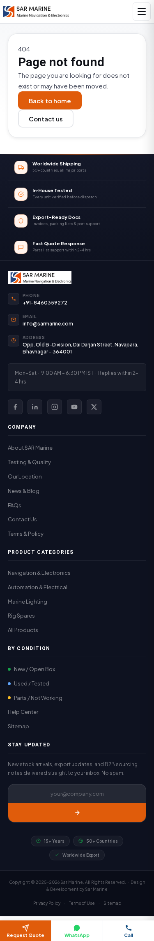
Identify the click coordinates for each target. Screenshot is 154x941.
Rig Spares (21, 615)
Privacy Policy (46, 903)
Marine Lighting (27, 601)
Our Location (25, 476)
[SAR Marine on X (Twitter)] (94, 407)
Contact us (46, 119)
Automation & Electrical (37, 587)
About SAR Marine (30, 447)
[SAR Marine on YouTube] (74, 407)
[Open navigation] (142, 11)
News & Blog (23, 491)
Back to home (50, 101)
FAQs (14, 505)
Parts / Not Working (38, 698)
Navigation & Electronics (39, 572)
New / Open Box (34, 669)
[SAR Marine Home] (77, 277)
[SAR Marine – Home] (36, 11)
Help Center (23, 712)
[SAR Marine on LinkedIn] (35, 407)
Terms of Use (82, 903)
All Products (23, 630)
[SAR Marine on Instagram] (54, 407)
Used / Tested (31, 683)
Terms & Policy (26, 533)
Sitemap (18, 726)
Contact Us (22, 519)
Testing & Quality (29, 462)
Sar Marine (96, 889)
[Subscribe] (77, 812)
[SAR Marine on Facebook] (15, 407)
